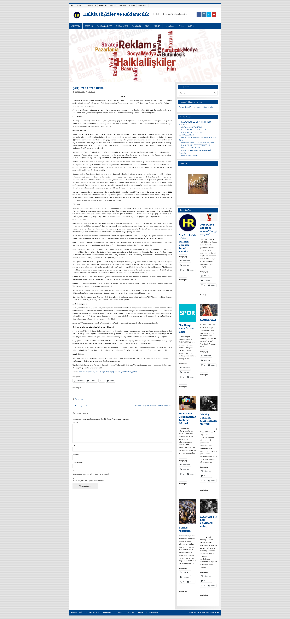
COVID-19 (89, 26)
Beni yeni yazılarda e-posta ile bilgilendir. (88, 481)
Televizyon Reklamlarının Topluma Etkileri (187, 418)
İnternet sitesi (77, 462)
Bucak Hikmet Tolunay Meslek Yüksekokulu (196, 107)
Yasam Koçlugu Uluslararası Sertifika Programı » (153, 406)
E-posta (76, 454)
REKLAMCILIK (91, 5)
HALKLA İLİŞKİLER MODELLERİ (193, 130)
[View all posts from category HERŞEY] (216, 210)
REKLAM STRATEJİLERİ (190, 148)
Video (181, 26)
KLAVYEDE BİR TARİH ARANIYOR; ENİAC (208, 521)
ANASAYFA (75, 26)
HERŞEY (132, 5)
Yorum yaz (79, 399)
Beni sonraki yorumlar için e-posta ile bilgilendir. (91, 474)
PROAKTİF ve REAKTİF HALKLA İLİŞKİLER (197, 143)
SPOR (147, 26)
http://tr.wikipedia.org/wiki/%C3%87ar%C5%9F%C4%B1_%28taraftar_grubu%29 (109, 372)
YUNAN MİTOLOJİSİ (185, 529)
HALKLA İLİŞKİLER (77, 5)
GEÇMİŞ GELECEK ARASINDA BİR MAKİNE (208, 419)
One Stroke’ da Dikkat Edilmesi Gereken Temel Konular (187, 243)
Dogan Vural (80, 92)
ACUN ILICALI (208, 319)
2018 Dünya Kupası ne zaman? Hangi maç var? (208, 229)
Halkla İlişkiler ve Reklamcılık (116, 14)
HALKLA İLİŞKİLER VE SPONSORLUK (195, 145)
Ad (74, 445)
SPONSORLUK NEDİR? (190, 156)
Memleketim (142, 5)
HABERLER (103, 5)
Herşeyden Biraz (186, 210)
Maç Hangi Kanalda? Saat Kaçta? (187, 328)
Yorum (75, 422)
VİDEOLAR (122, 5)
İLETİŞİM (191, 26)
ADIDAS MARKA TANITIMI (191, 127)
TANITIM (113, 5)
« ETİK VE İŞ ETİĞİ (79, 406)
